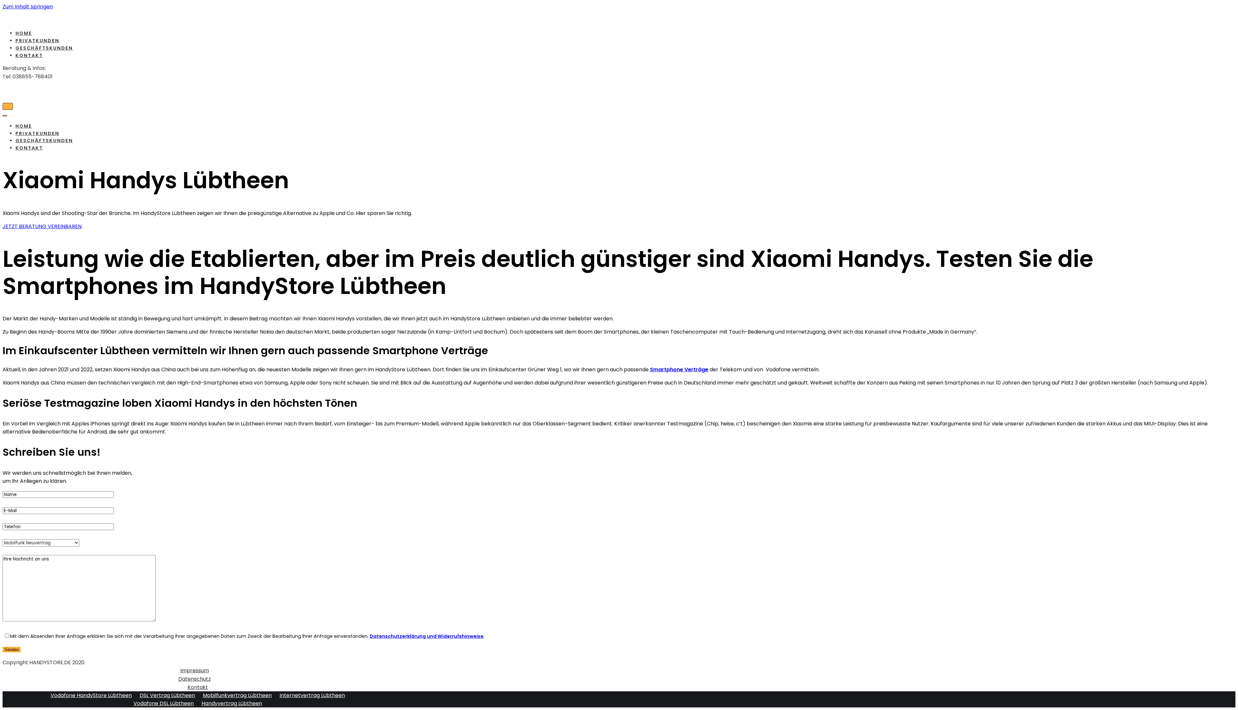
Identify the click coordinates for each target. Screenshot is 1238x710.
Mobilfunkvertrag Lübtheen (237, 695)
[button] (42, 226)
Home (23, 33)
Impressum (194, 670)
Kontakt (29, 55)
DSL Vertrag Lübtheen (167, 695)
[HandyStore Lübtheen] (191, 18)
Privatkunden (37, 40)
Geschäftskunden (44, 48)
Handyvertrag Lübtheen (231, 703)
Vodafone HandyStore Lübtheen (91, 695)
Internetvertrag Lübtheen (312, 695)
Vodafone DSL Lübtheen (163, 703)
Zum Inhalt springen (28, 6)
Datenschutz (194, 679)
